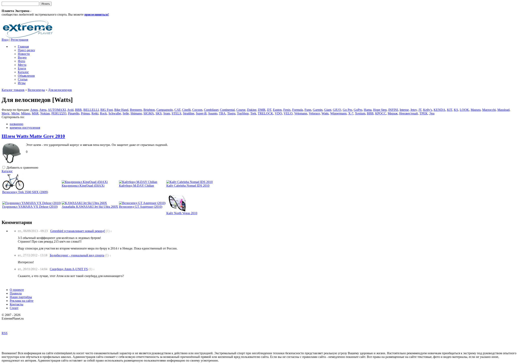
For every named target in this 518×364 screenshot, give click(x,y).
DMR (261, 109)
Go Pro (347, 109)
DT (269, 109)
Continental (227, 109)
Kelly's (427, 109)
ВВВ (370, 113)
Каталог (23, 72)
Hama (368, 109)
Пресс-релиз (26, 50)
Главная (23, 46)
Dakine (251, 109)
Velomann (300, 113)
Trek (253, 113)
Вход (5, 39)
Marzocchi (489, 109)
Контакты (16, 304)
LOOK (464, 109)
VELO (288, 113)
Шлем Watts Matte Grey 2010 (33, 136)
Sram (166, 113)
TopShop (243, 113)
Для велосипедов (60, 90)
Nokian (45, 113)
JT (419, 109)
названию (16, 124)
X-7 (350, 113)
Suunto (212, 113)
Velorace (314, 113)
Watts (325, 113)
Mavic (6, 113)
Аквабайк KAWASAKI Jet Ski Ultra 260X (90, 206)
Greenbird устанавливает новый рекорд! (77, 231)
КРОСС (380, 113)
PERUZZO (58, 113)
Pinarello (73, 113)
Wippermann (338, 113)
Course (240, 109)
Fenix (287, 109)
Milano (25, 113)
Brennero (136, 109)
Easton (277, 109)
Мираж (393, 113)
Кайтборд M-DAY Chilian (136, 185)
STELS (176, 113)
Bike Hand (121, 109)
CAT (177, 109)
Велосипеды (36, 90)
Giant (327, 109)
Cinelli (186, 109)
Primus (85, 113)
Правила (16, 293)
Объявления (26, 75)
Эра (431, 113)
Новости (24, 54)
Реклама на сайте (21, 300)
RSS (4, 333)
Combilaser (211, 109)
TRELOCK (265, 113)
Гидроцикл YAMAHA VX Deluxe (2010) (30, 206)
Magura (476, 109)
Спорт (14, 308)
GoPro (358, 109)
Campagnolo (164, 109)
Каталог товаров (13, 90)
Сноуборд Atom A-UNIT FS (69, 269)
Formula (297, 109)
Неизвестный (408, 113)
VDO (278, 113)
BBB (78, 109)
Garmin (318, 109)
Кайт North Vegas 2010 (181, 213)
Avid (70, 109)
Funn (308, 109)
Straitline (188, 113)
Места (22, 64)
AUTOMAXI (57, 109)
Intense (404, 109)
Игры (21, 83)
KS (456, 109)
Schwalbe (114, 113)
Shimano (136, 113)
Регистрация (19, 39)
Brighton (149, 109)
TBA (222, 113)
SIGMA (148, 113)
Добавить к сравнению (22, 167)
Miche (15, 113)
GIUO (337, 109)
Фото (21, 61)
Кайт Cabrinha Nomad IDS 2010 (187, 185)
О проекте (17, 289)
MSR (35, 113)
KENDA (439, 109)
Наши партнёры (21, 297)
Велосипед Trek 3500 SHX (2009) (25, 192)
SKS (159, 113)
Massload (503, 109)
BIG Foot (106, 109)
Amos (34, 109)
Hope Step (380, 109)
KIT (449, 109)
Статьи (23, 79)
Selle (126, 113)
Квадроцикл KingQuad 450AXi (83, 185)
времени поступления (25, 127)
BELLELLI (91, 109)
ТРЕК (423, 113)
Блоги (22, 68)
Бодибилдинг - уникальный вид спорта (77, 255)
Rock (103, 113)
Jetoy (413, 109)
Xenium (360, 113)
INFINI (393, 109)
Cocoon (197, 109)
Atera (42, 109)
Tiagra (231, 113)
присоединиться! (96, 14)
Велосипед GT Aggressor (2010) (140, 206)
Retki (94, 113)
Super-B (201, 113)
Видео (22, 57)
